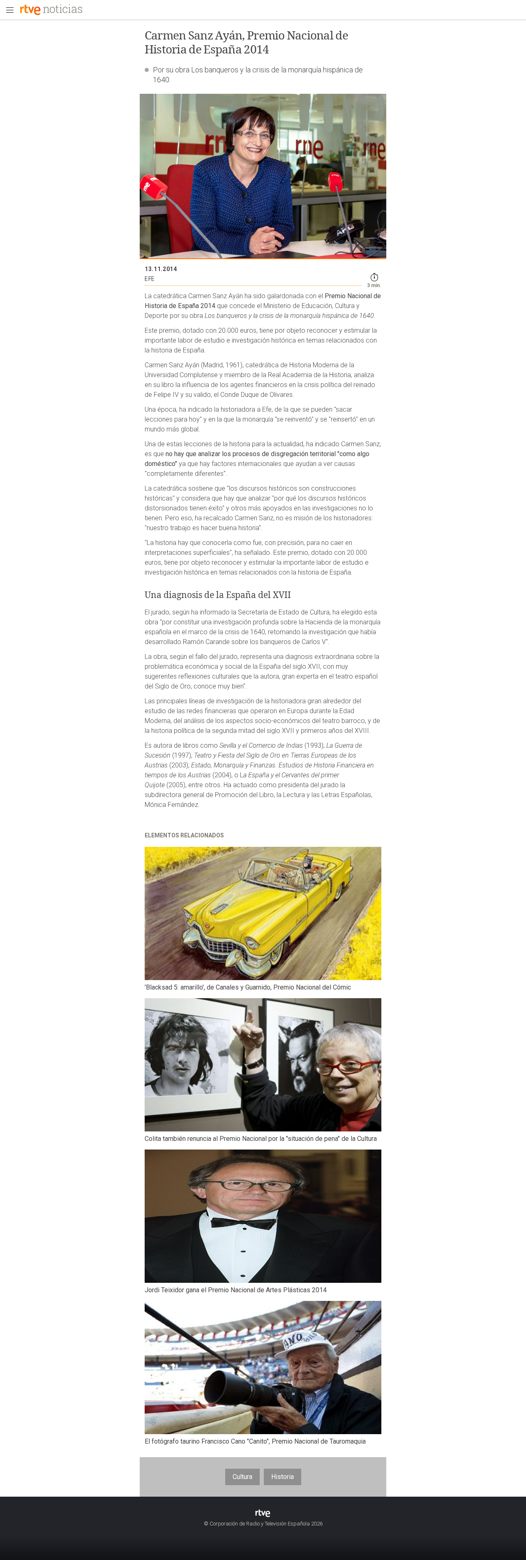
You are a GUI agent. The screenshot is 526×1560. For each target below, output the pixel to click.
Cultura (242, 1477)
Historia (282, 1477)
